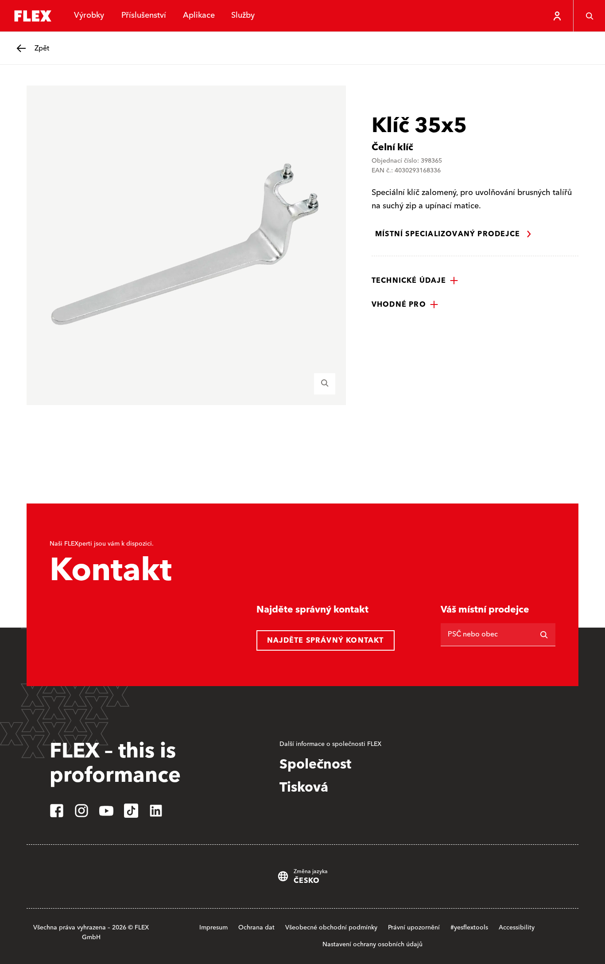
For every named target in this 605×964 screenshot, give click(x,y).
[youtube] (106, 810)
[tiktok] (131, 810)
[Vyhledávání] (589, 16)
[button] (415, 280)
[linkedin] (155, 810)
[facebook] (56, 810)
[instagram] (81, 810)
